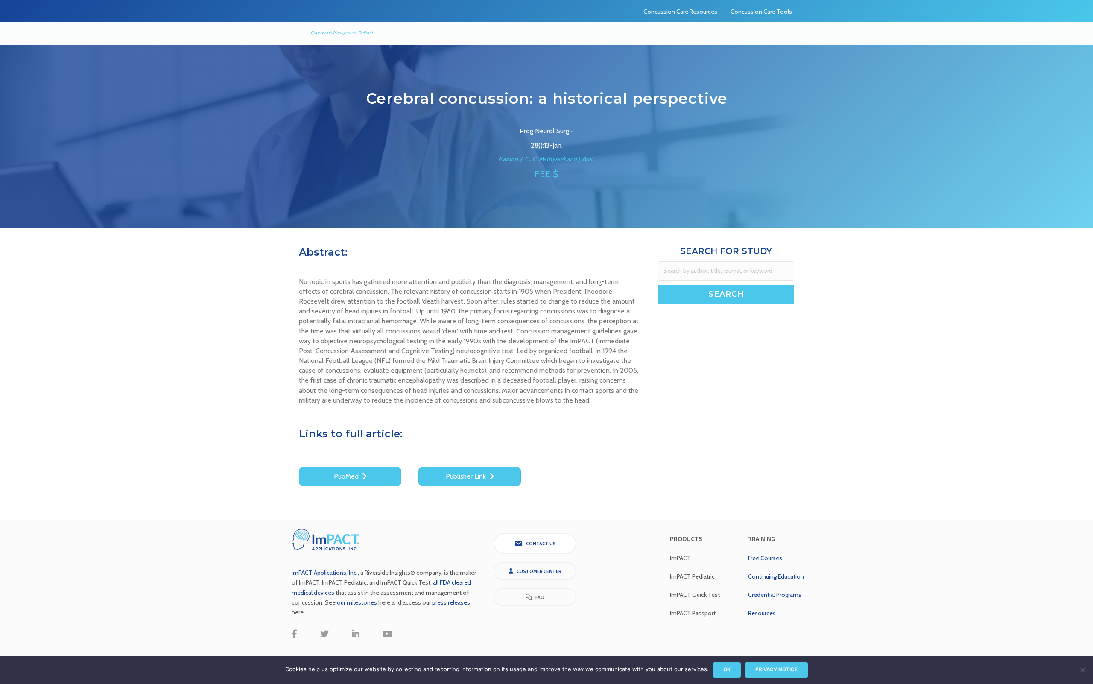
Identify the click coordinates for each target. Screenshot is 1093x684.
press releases (451, 602)
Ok (727, 669)
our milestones (357, 602)
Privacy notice (776, 669)
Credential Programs (774, 595)
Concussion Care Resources (680, 11)
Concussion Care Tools (761, 11)
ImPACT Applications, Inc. (325, 572)
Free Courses (765, 558)
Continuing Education (776, 576)
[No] (1082, 670)
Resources (762, 613)
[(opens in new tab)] (326, 539)
